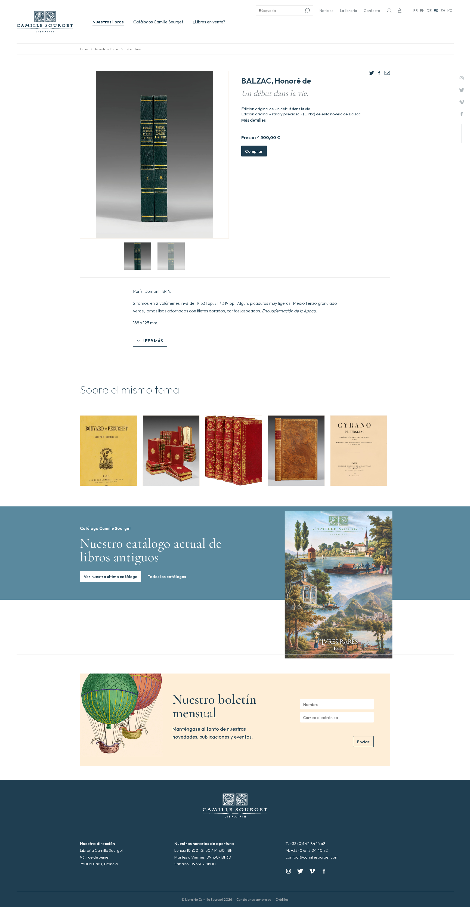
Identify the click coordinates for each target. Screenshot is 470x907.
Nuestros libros (108, 21)
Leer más (153, 340)
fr (415, 10)
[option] (108, 450)
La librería (348, 10)
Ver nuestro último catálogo (110, 576)
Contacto (372, 10)
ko (450, 10)
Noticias (326, 10)
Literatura (133, 49)
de (429, 10)
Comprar (254, 151)
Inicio (84, 49)
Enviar (363, 741)
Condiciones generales (253, 899)
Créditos (282, 899)
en (422, 10)
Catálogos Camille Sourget (158, 21)
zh (442, 10)
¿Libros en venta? (209, 21)
